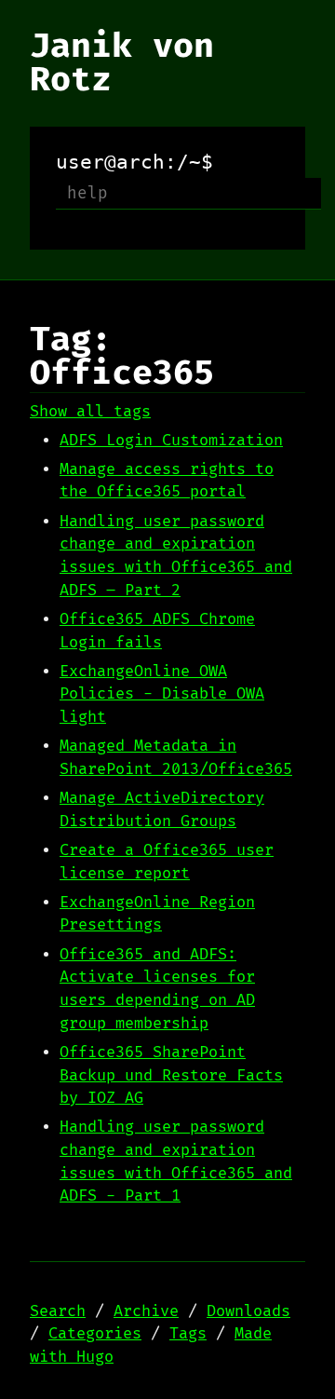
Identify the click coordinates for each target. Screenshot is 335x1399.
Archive (146, 1311)
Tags (188, 1333)
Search (58, 1311)
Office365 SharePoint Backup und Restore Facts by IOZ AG (171, 1075)
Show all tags (90, 411)
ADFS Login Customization (171, 440)
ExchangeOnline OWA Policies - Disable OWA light (162, 694)
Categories (94, 1333)
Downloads (248, 1311)
